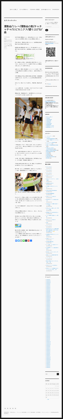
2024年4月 (48, 290)
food (47, 222)
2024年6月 (48, 287)
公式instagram (49, 119)
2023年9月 (48, 299)
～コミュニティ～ (49, 136)
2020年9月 (48, 345)
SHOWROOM (55, 9)
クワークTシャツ (49, 257)
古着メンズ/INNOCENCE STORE (52, 145)
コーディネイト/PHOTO (50, 142)
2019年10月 (48, 359)
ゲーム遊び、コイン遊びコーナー (52, 244)
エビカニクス (6, 43)
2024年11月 (48, 281)
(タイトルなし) (49, 166)
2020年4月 (48, 351)
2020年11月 (48, 342)
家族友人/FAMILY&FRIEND (51, 150)
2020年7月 (48, 348)
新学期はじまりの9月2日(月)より (52, 212)
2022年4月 (48, 320)
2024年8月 (48, 284)
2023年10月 (48, 297)
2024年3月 (48, 291)
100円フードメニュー (50, 238)
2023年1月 (48, 309)
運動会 (9, 45)
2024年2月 (48, 292)
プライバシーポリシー (46, 412)
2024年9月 (48, 283)
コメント (5, 48)
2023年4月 (48, 305)
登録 (46, 30)
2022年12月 (48, 310)
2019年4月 (48, 367)
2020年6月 (48, 349)
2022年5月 (48, 319)
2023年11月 (48, 296)
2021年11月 (48, 327)
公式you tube (48, 120)
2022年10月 (48, 313)
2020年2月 (48, 354)
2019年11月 (48, 358)
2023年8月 (48, 300)
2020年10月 (48, 344)
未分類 (47, 152)
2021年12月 (48, 326)
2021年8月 (48, 331)
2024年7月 (48, 286)
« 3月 (48, 399)
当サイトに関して (14, 9)
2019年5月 (48, 366)
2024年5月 (48, 288)
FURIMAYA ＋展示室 (34, 9)
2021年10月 (48, 328)
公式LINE (48, 118)
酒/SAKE (47, 158)
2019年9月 (48, 360)
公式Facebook (49, 123)
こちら (49, 83)
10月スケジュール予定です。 (51, 196)
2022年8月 (48, 315)
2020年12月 (48, 341)
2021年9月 (48, 330)
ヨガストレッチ (49, 143)
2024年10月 (48, 282)
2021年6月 (48, 333)
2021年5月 (48, 335)
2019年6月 (48, 364)
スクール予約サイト (23, 9)
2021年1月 (48, 340)
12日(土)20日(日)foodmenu (51, 190)
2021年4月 (48, 336)
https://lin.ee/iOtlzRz (49, 43)
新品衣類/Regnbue (49, 151)
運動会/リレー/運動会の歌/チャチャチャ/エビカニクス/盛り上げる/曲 (23, 29)
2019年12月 (48, 357)
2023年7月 (48, 301)
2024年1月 (48, 293)
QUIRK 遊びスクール (46, 9)
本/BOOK (48, 154)
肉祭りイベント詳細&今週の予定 (52, 254)
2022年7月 (48, 317)
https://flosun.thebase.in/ (50, 101)
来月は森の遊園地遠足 (50, 193)
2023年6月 (48, 302)
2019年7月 (48, 363)
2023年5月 (48, 304)
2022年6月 (48, 318)
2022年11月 (48, 311)
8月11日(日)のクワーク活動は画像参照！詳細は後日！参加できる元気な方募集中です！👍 (52, 230)
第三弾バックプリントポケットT (52, 251)
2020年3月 (48, 353)
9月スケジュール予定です (51, 219)
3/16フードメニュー (50, 175)
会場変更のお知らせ (49, 183)
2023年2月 (48, 308)
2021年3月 (48, 337)
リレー (8, 44)
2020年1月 (48, 355)
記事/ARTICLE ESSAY (8, 41)
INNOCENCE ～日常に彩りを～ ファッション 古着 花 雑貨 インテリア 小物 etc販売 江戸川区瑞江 (22, 412)
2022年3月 (48, 322)
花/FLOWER (48, 155)
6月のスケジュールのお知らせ (51, 265)
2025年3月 (48, 279)
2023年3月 (48, 306)
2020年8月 (48, 346)
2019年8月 (48, 362)
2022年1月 (48, 324)
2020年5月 (48, 350)
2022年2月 (48, 323)
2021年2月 (48, 339)
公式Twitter (48, 122)
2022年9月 (48, 314)
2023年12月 (48, 295)
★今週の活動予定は (49, 241)
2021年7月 (48, 332)
